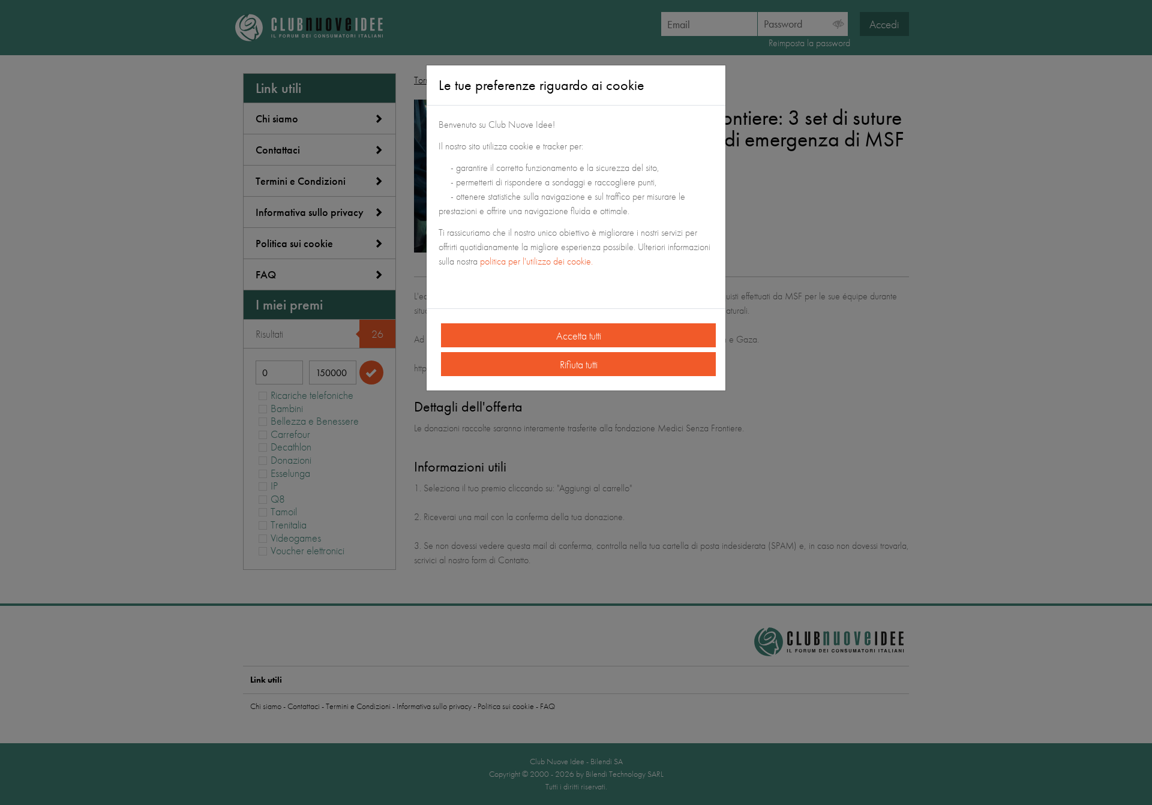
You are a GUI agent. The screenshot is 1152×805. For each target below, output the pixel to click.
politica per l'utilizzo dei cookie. (537, 261)
